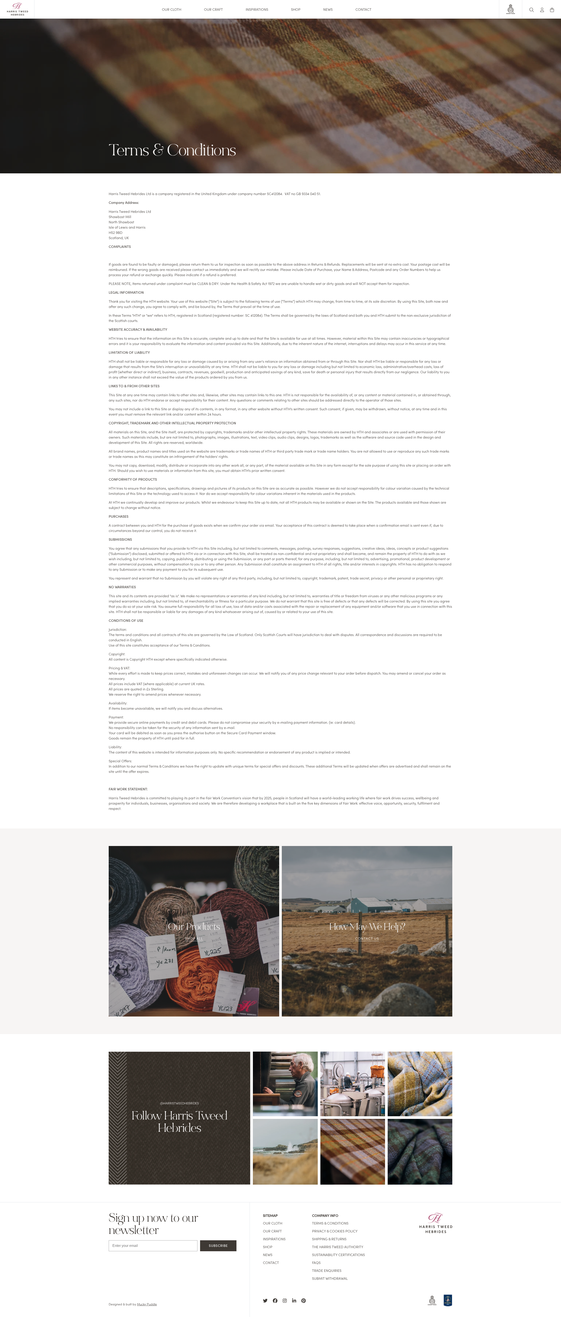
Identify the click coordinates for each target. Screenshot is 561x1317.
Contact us (367, 938)
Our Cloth (171, 9)
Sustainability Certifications (338, 1254)
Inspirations (257, 9)
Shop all (194, 938)
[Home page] (17, 14)
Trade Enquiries (326, 1270)
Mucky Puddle (147, 1304)
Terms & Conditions (330, 1223)
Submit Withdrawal (330, 1278)
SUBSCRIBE (218, 1245)
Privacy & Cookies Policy (335, 1231)
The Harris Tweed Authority (337, 1246)
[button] (542, 9)
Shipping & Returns (329, 1239)
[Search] (531, 9)
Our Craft (213, 9)
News (328, 9)
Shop (295, 9)
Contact (363, 9)
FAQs (316, 1262)
